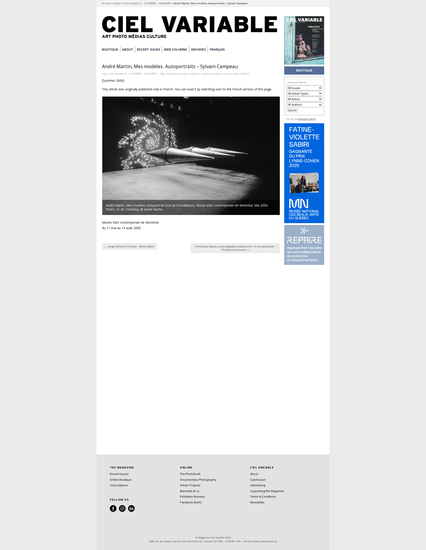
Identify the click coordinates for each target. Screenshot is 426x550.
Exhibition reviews (177, 73)
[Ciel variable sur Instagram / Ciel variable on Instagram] (122, 511)
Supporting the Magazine (267, 491)
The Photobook (190, 474)
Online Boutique (121, 480)
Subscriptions (119, 485)
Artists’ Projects (190, 485)
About (127, 49)
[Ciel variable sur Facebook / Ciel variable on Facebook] (113, 511)
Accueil (106, 3)
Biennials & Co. (190, 491)
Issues (117, 3)
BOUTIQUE (110, 49)
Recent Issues (119, 474)
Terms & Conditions (263, 496)
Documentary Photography (198, 480)
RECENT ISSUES (148, 49)
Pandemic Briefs (191, 502)
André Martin (242, 73)
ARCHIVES (198, 49)
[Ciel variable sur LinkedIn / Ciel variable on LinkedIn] (131, 511)
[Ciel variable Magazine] (191, 39)
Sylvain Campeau (212, 73)
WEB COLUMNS (175, 49)
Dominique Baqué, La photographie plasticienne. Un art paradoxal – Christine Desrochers (235, 248)
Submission (258, 480)
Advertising (257, 485)
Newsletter (257, 502)
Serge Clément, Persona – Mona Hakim (129, 246)
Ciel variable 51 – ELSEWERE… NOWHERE (147, 3)
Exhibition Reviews (192, 496)
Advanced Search (307, 119)
